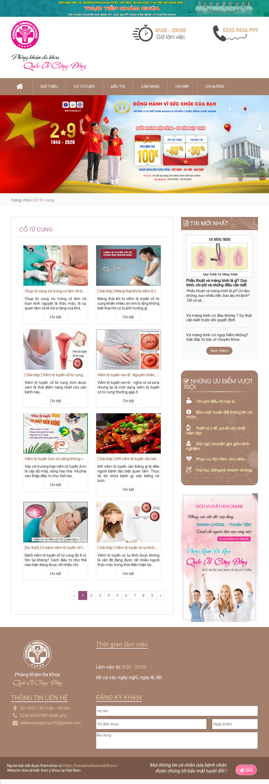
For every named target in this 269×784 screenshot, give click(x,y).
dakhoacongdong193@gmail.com (50, 722)
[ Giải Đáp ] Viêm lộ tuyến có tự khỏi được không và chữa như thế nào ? (128, 548)
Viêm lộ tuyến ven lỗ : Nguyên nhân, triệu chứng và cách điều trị (128, 375)
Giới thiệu (49, 86)
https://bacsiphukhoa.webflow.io (90, 765)
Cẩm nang (150, 86)
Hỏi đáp (182, 86)
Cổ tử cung (84, 86)
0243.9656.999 (34, 715)
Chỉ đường (214, 86)
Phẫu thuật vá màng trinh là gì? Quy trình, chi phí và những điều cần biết (216, 282)
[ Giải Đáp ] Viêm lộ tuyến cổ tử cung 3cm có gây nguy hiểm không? (55, 375)
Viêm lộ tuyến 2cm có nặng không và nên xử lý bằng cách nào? (55, 459)
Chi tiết (55, 317)
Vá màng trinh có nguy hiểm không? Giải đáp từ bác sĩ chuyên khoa (217, 337)
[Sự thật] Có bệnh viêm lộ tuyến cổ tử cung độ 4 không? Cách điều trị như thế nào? (55, 548)
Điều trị (118, 86)
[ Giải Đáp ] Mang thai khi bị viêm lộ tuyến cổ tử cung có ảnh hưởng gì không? (128, 291)
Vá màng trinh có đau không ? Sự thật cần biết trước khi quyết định (219, 317)
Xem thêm (219, 350)
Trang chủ (20, 199)
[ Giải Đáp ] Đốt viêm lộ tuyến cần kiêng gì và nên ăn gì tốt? (128, 459)
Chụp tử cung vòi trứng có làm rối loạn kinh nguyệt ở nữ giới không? (55, 291)
